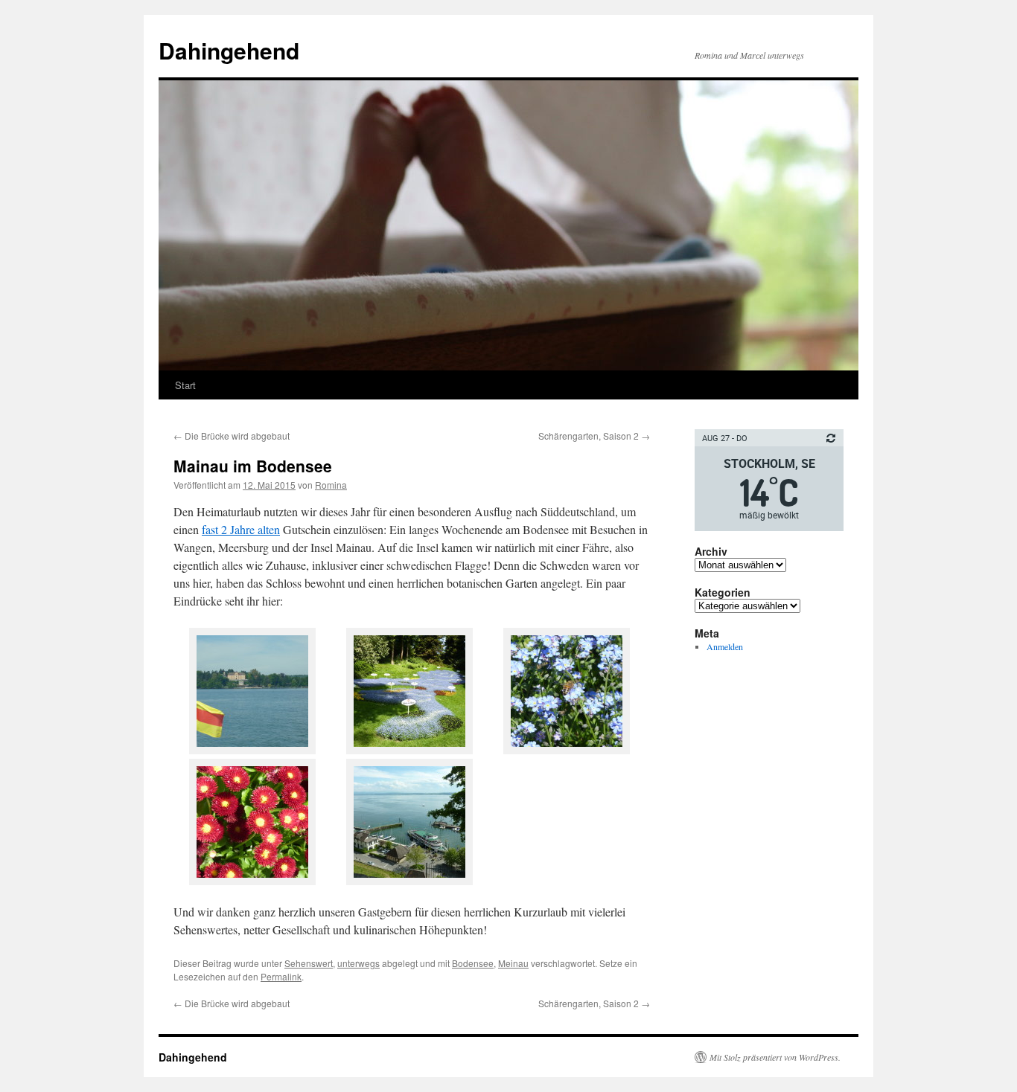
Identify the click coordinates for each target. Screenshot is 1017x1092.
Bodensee (473, 963)
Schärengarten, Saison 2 (594, 435)
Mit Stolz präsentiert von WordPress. (775, 1057)
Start (185, 385)
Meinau (513, 963)
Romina (331, 484)
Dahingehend (229, 50)
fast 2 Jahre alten (241, 529)
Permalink (281, 976)
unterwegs (358, 963)
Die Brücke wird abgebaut (231, 435)
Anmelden (725, 646)
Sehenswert (308, 963)
